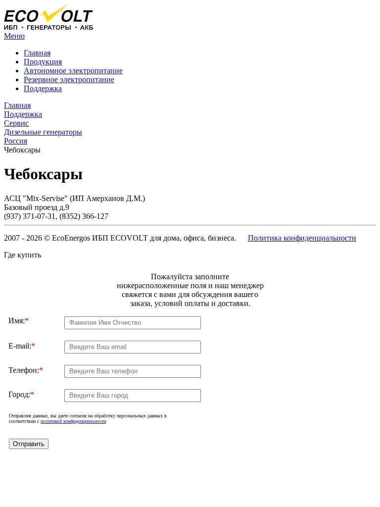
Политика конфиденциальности (302, 238)
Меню (14, 36)
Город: (21, 394)
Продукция (43, 61)
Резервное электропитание (69, 79)
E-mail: (21, 346)
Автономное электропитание (73, 70)
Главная (37, 53)
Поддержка (43, 88)
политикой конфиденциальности (73, 421)
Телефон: (25, 370)
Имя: (18, 320)
